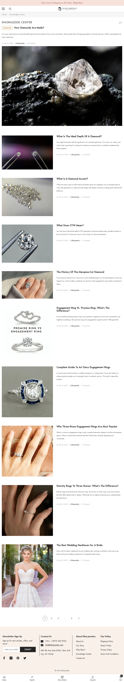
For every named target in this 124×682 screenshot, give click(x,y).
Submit (27, 649)
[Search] (10, 8)
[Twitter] (25, 658)
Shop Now (77, 2)
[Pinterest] (18, 658)
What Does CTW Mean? (70, 225)
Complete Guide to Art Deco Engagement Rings (83, 367)
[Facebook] (4, 658)
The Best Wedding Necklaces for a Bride (79, 545)
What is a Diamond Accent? (72, 178)
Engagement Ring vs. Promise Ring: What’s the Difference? (83, 309)
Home (4, 14)
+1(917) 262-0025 (58, 641)
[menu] (3, 8)
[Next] (79, 618)
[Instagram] (11, 658)
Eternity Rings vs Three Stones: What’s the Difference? (87, 486)
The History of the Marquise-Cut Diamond (80, 272)
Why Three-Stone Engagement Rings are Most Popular (87, 426)
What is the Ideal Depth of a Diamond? (79, 136)
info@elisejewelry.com (54, 645)
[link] (32, 678)
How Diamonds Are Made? (23, 28)
